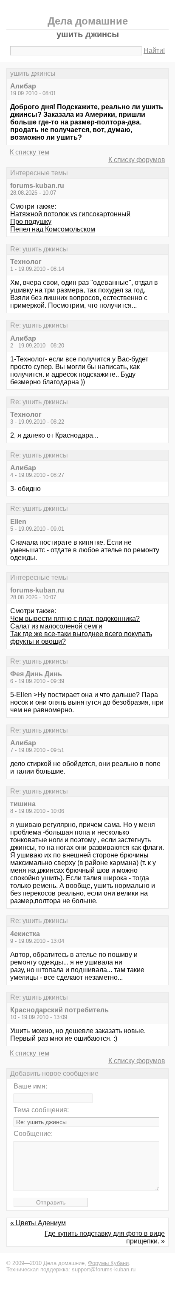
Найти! (154, 50)
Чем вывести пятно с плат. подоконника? (75, 618)
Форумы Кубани (108, 1263)
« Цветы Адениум (38, 1222)
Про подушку (30, 221)
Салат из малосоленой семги (56, 626)
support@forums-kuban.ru (103, 1269)
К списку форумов (136, 159)
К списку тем (29, 152)
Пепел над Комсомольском (52, 229)
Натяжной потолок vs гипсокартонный (70, 214)
